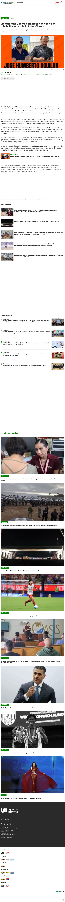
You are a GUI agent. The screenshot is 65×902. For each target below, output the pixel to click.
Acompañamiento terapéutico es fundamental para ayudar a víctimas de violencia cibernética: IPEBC (36, 210)
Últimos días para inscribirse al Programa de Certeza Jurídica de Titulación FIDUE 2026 (24, 354)
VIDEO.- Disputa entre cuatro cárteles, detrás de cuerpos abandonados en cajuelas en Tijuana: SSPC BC (26, 332)
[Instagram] (10, 824)
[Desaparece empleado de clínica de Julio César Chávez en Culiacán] (5, 156)
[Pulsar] (8, 853)
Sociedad (4, 18)
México (12, 18)
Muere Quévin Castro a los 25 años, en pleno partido (18, 753)
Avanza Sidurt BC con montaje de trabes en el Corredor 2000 (36, 221)
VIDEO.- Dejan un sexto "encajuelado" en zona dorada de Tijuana (24, 365)
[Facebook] (7, 78)
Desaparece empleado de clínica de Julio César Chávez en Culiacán (34, 156)
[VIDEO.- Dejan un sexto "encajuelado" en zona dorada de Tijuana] (58, 366)
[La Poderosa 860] (8, 859)
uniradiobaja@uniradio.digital (8, 834)
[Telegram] (13, 78)
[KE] (3, 886)
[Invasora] (3, 853)
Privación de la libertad (32, 199)
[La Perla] (8, 886)
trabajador (43, 199)
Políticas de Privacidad (6, 839)
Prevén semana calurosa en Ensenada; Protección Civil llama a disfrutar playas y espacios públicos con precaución (37, 244)
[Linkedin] (10, 78)
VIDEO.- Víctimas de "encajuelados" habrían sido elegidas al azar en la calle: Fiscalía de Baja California (26, 343)
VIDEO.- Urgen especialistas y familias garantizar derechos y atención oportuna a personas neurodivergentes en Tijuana (26, 321)
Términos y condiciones (6, 837)
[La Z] (12, 873)
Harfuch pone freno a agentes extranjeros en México (18, 707)
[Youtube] (7, 824)
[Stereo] (3, 873)
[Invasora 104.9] (3, 866)
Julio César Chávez (19, 199)
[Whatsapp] (2, 78)
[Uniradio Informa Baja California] (13, 3)
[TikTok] (13, 824)
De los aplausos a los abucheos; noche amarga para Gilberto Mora (22, 616)
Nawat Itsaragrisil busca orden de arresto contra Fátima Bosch (21, 798)
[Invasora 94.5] (3, 860)
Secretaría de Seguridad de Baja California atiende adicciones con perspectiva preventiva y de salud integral (38, 233)
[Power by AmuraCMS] (60, 892)
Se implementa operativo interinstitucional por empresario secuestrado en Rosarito (29, 525)
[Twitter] (5, 78)
